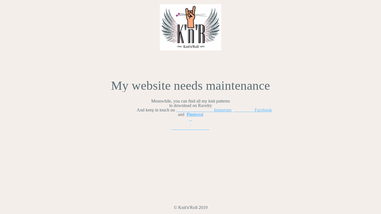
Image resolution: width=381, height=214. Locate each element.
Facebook (252, 110)
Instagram (204, 110)
